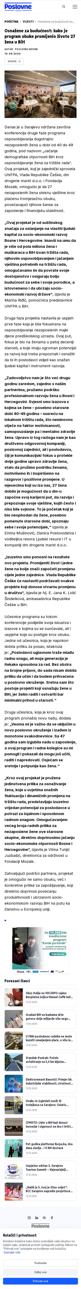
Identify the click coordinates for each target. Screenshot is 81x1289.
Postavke (40, 1263)
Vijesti (28, 21)
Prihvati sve (40, 1281)
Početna (11, 21)
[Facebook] (51, 1218)
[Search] (64, 7)
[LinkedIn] (36, 1218)
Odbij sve (40, 1272)
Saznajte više (12, 1252)
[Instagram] (29, 1218)
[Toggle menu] (72, 7)
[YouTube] (44, 1218)
